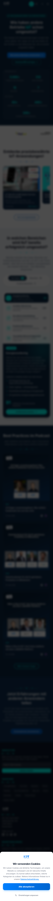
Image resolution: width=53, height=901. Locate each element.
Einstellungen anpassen (28, 895)
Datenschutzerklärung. (29, 879)
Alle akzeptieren (26, 886)
